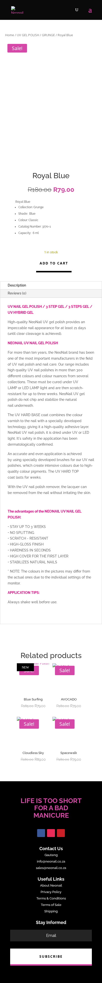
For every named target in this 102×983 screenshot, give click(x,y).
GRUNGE (48, 35)
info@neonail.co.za (51, 861)
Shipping (51, 911)
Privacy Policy (51, 892)
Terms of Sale (51, 905)
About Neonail (51, 885)
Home (9, 35)
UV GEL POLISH (28, 35)
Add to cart (54, 263)
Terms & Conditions (51, 898)
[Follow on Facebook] (41, 833)
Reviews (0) (17, 293)
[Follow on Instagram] (51, 833)
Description (17, 285)
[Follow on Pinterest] (61, 833)
